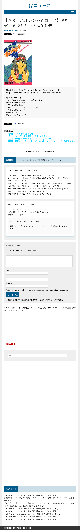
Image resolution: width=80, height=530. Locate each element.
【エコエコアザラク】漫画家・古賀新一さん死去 (27, 136)
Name (8, 270)
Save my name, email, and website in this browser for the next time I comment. (38, 290)
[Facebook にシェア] (13, 34)
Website (9, 283)
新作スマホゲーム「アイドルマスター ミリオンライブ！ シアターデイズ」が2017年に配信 (38, 498)
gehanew (15, 31)
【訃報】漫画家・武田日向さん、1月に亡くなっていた (30, 138)
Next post (48, 151)
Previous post (33, 151)
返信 (35, 170)
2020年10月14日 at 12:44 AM (23, 170)
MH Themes (29, 528)
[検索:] (37, 355)
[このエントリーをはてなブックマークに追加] (15, 34)
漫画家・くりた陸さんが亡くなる (21, 133)
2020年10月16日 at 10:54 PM (25, 221)
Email (8, 277)
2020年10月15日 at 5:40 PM (22, 204)
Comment (10, 254)
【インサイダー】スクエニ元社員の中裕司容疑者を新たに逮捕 (27, 495)
